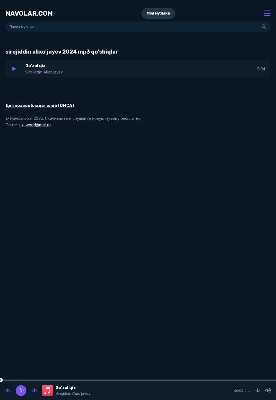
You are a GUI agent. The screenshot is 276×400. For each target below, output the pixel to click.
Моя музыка (158, 13)
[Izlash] (264, 27)
